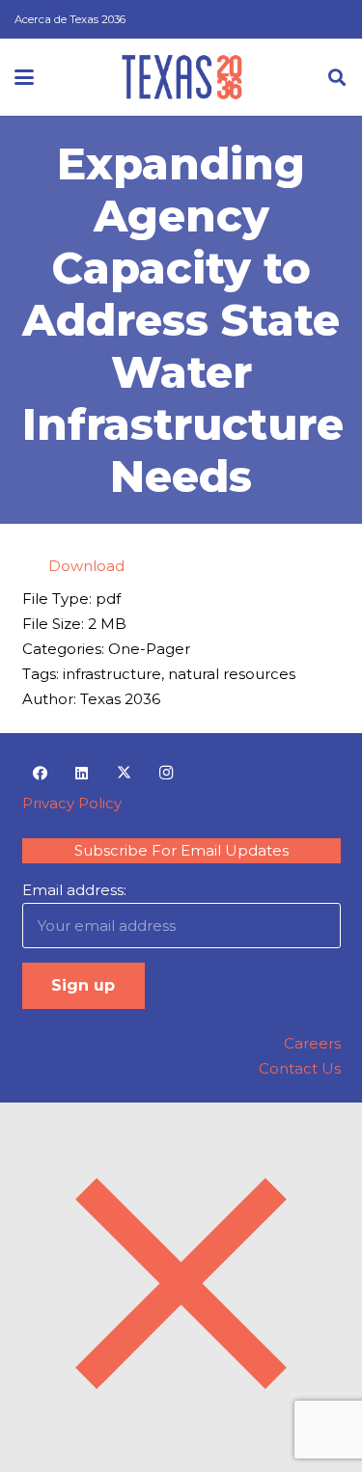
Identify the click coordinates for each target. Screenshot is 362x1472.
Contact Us (300, 1068)
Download (86, 566)
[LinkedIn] (82, 773)
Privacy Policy (72, 803)
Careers (312, 1043)
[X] (124, 773)
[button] (24, 77)
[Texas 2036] (182, 77)
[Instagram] (166, 773)
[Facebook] (40, 773)
